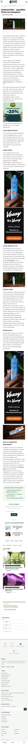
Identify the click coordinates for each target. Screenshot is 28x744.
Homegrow (15, 545)
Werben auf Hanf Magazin (6, 714)
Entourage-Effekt (9, 545)
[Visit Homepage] (13, 2)
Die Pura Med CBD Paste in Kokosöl (15, 498)
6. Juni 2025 (18, 530)
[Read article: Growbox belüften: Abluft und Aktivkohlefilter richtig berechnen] (14, 581)
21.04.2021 (17, 14)
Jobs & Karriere (4, 720)
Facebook (16, 540)
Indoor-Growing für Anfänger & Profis (12, 565)
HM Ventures (3, 718)
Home (2, 5)
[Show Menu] (1, 2)
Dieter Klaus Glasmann (7, 14)
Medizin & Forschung (5, 675)
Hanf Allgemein (17, 729)
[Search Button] (26, 2)
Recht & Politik (4, 684)
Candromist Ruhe (7, 82)
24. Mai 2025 (18, 536)
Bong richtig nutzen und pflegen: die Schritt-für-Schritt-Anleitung (13, 692)
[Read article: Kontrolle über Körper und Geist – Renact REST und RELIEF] (8, 528)
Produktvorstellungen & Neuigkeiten (10, 5)
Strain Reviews (4, 678)
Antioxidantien (11, 260)
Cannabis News (4, 673)
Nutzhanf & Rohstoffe (5, 680)
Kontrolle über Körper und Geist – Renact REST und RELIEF (17, 527)
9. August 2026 (14, 570)
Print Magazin (16, 733)
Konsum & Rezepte (5, 682)
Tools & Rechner (4, 721)
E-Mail (24, 742)
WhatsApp (5, 742)
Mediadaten (3, 716)
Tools (2, 735)
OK (25, 709)
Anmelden (14, 514)
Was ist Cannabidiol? (5, 698)
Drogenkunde (3, 731)
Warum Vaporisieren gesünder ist (7, 696)
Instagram (7, 540)
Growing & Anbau (4, 676)
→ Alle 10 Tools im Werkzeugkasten (10, 609)
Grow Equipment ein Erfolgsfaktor (12, 587)
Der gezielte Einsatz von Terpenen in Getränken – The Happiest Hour (17, 534)
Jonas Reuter (8, 570)
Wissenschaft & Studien (6, 686)
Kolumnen (3, 729)
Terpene (19, 545)
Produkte (15, 731)
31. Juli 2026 (14, 592)
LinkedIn (20, 540)
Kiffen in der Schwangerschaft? (7, 700)
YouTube (12, 540)
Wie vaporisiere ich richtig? (6, 694)
